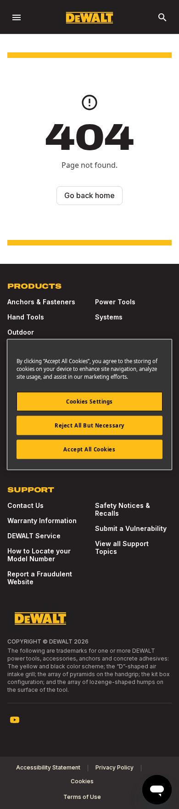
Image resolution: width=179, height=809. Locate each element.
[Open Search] (162, 17)
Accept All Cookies (89, 449)
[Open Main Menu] (16, 17)
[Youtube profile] (14, 719)
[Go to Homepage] (89, 17)
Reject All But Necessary (89, 425)
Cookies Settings (89, 401)
